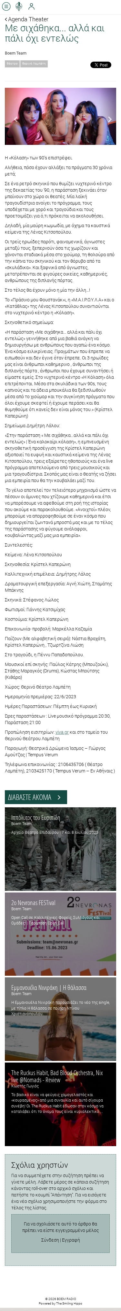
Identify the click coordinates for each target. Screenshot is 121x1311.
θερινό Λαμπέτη (34, 63)
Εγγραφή (71, 1240)
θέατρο (12, 63)
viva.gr (62, 732)
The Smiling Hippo (69, 1303)
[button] (13, 116)
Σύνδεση (50, 1240)
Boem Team (15, 52)
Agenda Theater (27, 19)
